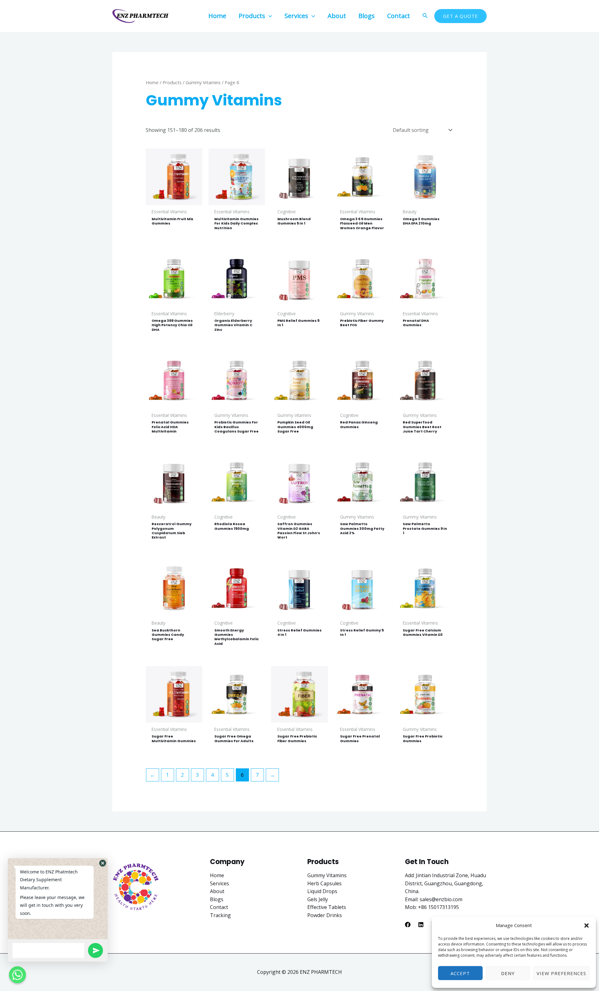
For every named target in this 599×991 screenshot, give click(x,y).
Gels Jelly (317, 899)
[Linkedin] (421, 924)
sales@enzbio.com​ (441, 899)
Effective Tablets (326, 907)
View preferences (561, 973)
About (217, 891)
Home (152, 82)
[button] (586, 925)
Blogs (216, 899)
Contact (219, 907)
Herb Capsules (324, 883)
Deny (508, 973)
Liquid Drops (322, 891)
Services (219, 883)
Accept (460, 973)
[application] (268, 16)
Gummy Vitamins (203, 82)
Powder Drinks (324, 915)
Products (172, 82)
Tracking (220, 915)
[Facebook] (408, 924)
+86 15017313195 (438, 907)
